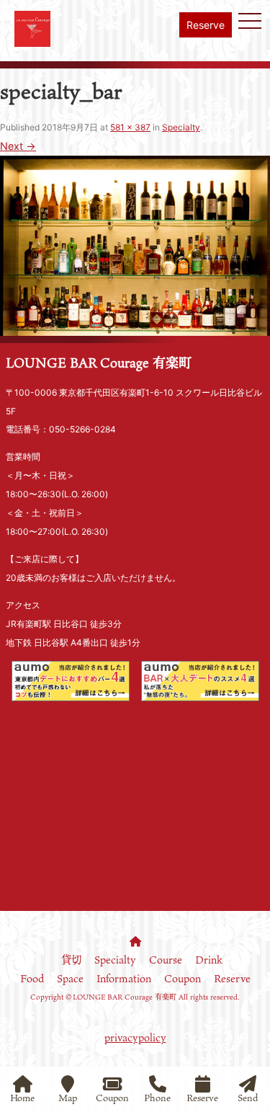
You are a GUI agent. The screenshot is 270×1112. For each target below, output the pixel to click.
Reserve (205, 25)
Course (165, 959)
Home (22, 1096)
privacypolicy (135, 1037)
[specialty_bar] (135, 326)
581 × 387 (130, 127)
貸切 (71, 959)
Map (67, 1096)
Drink (208, 959)
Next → (18, 146)
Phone (157, 1096)
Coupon (182, 978)
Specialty (181, 127)
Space (70, 978)
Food (32, 978)
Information (123, 978)
